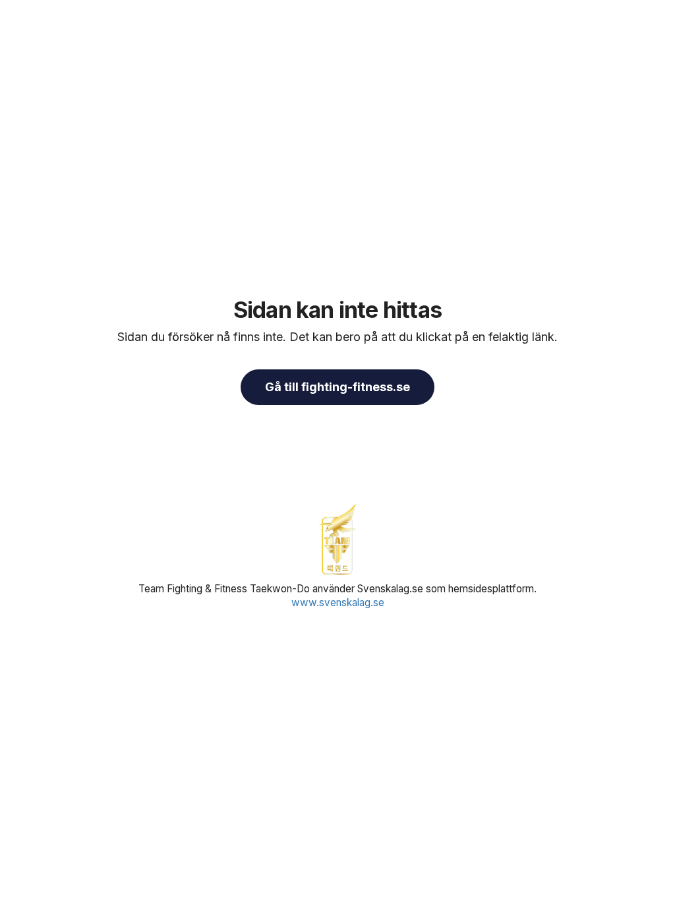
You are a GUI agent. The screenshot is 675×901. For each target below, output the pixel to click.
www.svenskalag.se (337, 602)
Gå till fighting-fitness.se (337, 387)
